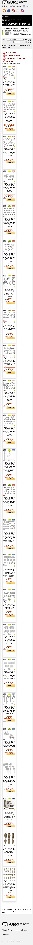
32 (27, 45)
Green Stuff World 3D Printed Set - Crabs (9, 362)
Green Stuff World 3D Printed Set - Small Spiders (9, 189)
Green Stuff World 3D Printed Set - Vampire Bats (9, 258)
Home (5, 28)
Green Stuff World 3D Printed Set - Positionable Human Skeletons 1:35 (9, 468)
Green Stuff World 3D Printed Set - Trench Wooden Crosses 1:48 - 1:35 (9, 886)
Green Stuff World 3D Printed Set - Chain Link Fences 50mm (9, 677)
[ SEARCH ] (5, 16)
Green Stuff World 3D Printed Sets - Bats (9, 153)
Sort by (4, 39)
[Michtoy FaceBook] (9, 11)
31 (25, 45)
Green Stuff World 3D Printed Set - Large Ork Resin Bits (9, 572)
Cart (27, 6)
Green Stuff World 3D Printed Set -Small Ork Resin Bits (9, 537)
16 (30, 40)
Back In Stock (10, 58)
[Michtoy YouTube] (13, 11)
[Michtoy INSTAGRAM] (22, 11)
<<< (29, 39)
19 (28, 44)
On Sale (22, 58)
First (26, 39)
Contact (5, 935)
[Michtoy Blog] (5, 11)
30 (23, 45)
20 (30, 44)
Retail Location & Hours (17, 930)
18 (30, 42)
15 (28, 40)
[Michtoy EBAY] (18, 11)
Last (8, 47)
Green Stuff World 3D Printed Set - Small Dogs (9, 433)
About (4, 930)
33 (29, 45)
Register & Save (7, 6)
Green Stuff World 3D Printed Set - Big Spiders (9, 224)
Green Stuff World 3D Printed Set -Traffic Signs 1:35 (9, 781)
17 (28, 42)
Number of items (8, 42)
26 (13, 45)
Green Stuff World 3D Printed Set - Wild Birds (9, 503)
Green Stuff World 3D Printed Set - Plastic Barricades (9, 642)
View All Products (12, 28)
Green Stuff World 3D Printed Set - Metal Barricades (9, 607)
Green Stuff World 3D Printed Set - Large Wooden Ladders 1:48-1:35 (9, 817)
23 (7, 45)
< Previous (9, 909)
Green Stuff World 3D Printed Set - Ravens (9, 83)
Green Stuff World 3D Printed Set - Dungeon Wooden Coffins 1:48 (9, 852)
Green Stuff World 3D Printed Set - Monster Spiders (9, 293)
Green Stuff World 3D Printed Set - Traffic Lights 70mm (9, 712)
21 (3, 45)
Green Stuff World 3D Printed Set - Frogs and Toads (9, 119)
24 (9, 45)
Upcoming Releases (13, 56)
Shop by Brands (24, 28)
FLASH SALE (10, 61)
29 (21, 45)
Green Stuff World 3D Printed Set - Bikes (9, 746)
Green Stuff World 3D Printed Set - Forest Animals (9, 398)
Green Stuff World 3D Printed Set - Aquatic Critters (9, 328)
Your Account (16, 6)
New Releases (11, 53)
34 (3, 47)
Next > (28, 911)
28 (18, 45)
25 (11, 45)
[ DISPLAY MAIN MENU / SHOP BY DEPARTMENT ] (12, 19)
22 (5, 45)
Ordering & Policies (15, 941)
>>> (5, 47)
